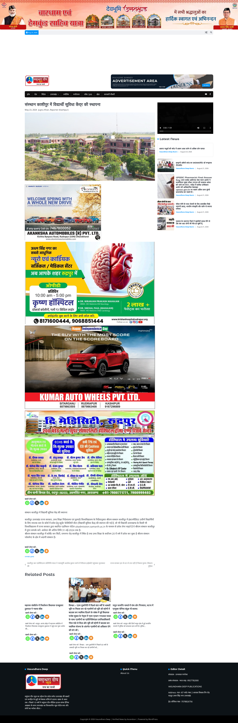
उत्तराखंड (53, 94)
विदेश (44, 94)
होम (28, 94)
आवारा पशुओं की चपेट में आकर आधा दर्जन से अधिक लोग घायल (182, 148)
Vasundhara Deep (102, 719)
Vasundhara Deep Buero (168, 152)
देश (35, 94)
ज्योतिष (66, 94)
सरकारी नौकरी (109, 94)
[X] (37, 503)
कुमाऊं (32, 557)
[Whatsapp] (27, 503)
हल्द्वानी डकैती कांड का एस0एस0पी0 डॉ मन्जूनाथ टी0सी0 (194, 163)
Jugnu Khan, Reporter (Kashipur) (53, 109)
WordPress (153, 719)
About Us (124, 673)
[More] (46, 503)
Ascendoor (131, 719)
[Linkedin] (42, 503)
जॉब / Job (88, 94)
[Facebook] (32, 503)
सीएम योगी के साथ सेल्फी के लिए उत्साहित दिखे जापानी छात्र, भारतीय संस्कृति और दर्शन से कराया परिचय (194, 206)
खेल (98, 94)
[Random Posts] (206, 32)
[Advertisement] (119, 55)
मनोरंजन (76, 94)
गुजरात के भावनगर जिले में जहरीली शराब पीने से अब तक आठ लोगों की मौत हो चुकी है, (193, 222)
